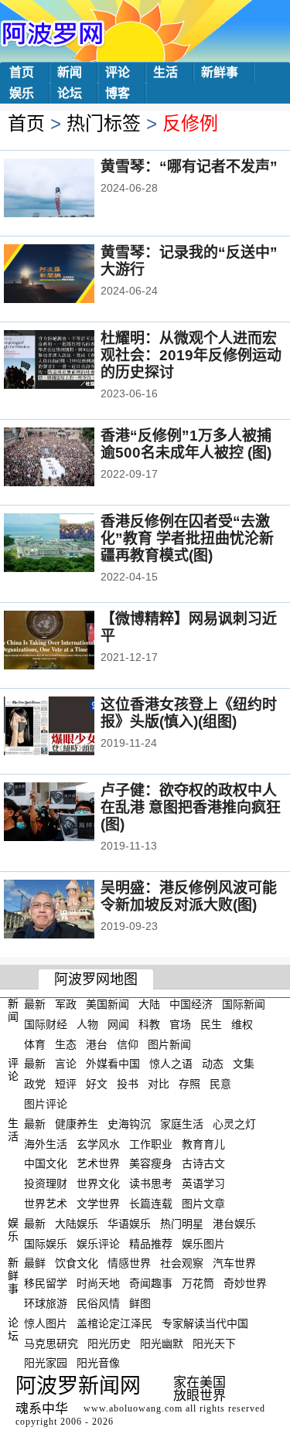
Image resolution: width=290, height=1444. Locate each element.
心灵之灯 (234, 1124)
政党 (35, 1084)
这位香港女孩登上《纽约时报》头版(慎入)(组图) (189, 713)
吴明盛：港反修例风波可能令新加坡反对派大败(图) (189, 896)
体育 (35, 1043)
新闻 (69, 72)
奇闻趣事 (150, 1283)
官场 (180, 1024)
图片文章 (203, 1203)
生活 (165, 72)
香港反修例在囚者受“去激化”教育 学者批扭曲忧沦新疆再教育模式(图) (187, 538)
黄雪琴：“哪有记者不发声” (189, 166)
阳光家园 (45, 1363)
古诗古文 (203, 1163)
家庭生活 (181, 1124)
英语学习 (203, 1183)
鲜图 (140, 1303)
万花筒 (198, 1283)
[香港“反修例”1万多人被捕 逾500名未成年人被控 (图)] (70, 458)
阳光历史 (109, 1343)
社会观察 (181, 1263)
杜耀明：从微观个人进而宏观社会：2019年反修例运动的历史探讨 (191, 355)
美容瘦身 (150, 1163)
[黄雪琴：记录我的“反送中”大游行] (70, 275)
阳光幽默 (161, 1343)
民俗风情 (98, 1303)
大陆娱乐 (76, 1224)
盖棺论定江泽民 (114, 1323)
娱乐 (21, 93)
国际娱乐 (45, 1243)
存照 (189, 1084)
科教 (149, 1024)
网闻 (118, 1024)
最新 (35, 1004)
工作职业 (150, 1143)
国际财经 (45, 1024)
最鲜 (35, 1263)
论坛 (69, 93)
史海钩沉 (129, 1124)
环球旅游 (45, 1303)
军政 (66, 1004)
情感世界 (129, 1263)
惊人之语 (171, 1063)
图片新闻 (169, 1043)
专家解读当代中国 (205, 1323)
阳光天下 (214, 1343)
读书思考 (150, 1183)
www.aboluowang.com (133, 1408)
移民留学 (45, 1283)
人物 (87, 1024)
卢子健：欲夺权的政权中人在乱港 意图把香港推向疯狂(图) (191, 807)
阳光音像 (98, 1363)
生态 (66, 1043)
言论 (66, 1063)
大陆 (149, 1004)
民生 (211, 1024)
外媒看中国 (113, 1063)
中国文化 (45, 1163)
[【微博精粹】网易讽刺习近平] (70, 642)
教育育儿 (203, 1143)
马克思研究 (51, 1343)
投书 (127, 1084)
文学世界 (98, 1203)
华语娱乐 (129, 1224)
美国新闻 (107, 1004)
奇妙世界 (245, 1283)
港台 (96, 1043)
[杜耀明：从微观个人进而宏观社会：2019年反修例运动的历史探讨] (70, 361)
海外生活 (45, 1143)
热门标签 (104, 123)
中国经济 (191, 1004)
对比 (158, 1084)
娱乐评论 (98, 1243)
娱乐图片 (203, 1243)
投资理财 (45, 1183)
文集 (243, 1063)
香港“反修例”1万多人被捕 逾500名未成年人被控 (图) (186, 444)
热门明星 (181, 1224)
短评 (66, 1084)
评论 (117, 72)
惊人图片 (45, 1323)
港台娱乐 (234, 1224)
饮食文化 (76, 1263)
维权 (242, 1024)
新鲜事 (219, 72)
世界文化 (98, 1183)
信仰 (127, 1043)
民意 (220, 1084)
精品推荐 (150, 1243)
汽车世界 (234, 1263)
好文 (96, 1084)
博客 (117, 93)
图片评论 (45, 1104)
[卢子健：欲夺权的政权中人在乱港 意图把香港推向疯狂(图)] (70, 813)
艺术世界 (98, 1163)
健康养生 (76, 1124)
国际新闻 (243, 1004)
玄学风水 (98, 1143)
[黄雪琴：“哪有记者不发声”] (70, 189)
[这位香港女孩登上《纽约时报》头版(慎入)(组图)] (70, 727)
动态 (212, 1063)
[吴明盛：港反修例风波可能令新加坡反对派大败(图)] (70, 911)
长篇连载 (150, 1203)
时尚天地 (98, 1283)
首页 (21, 72)
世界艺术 (45, 1203)
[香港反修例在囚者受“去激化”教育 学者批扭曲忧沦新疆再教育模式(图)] (70, 544)
